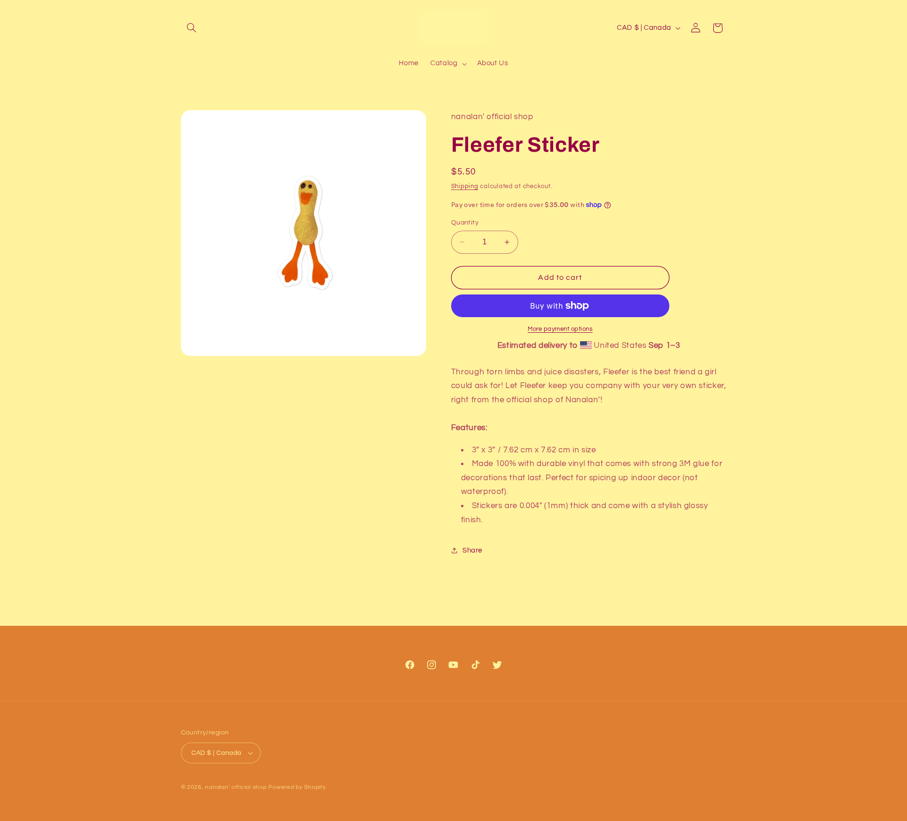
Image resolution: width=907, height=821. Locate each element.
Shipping (465, 186)
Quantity (465, 222)
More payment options (560, 329)
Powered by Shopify (296, 787)
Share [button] (472, 550)
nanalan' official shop (235, 787)
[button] (192, 28)
